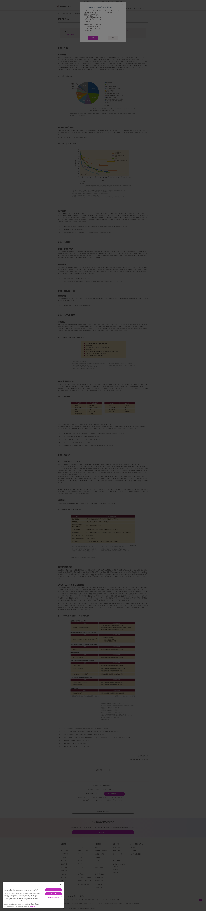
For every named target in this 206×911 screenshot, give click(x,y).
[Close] (61, 885)
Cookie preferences (53, 898)
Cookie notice (33, 906)
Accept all (53, 890)
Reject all (53, 894)
